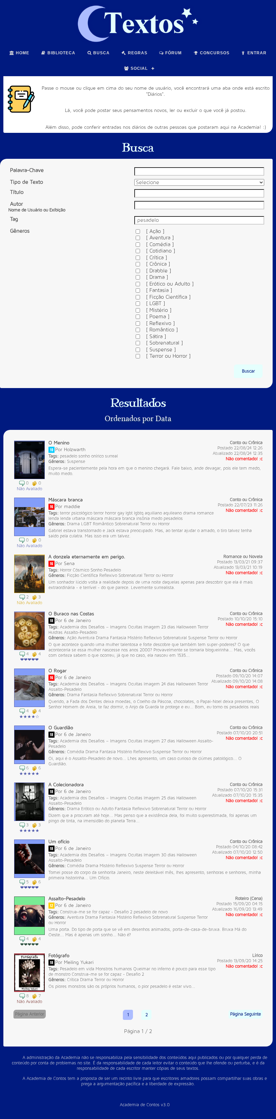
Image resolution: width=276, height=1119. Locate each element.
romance (205, 513)
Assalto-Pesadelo (80, 632)
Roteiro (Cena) (249, 898)
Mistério (135, 638)
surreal (111, 456)
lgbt (129, 513)
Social (138, 68)
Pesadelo (112, 570)
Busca (101, 53)
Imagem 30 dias (159, 855)
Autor (36, 206)
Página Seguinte (245, 1014)
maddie (72, 506)
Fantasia (118, 638)
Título (17, 192)
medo (156, 518)
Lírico (257, 955)
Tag (14, 219)
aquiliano (153, 513)
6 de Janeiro (77, 620)
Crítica (73, 979)
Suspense (76, 461)
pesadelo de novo (151, 912)
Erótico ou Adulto (97, 808)
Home (21, 53)
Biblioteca (60, 53)
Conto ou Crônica (246, 442)
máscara (95, 518)
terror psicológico (76, 513)
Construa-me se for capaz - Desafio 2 (96, 912)
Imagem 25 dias (159, 798)
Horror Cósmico (74, 570)
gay (120, 513)
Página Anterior (29, 1014)
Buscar (248, 371)
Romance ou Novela (243, 556)
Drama (73, 524)
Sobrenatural (127, 524)
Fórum (173, 53)
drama (189, 513)
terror (99, 513)
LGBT (86, 524)
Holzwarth (74, 449)
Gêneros (20, 231)
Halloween (186, 627)
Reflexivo (108, 575)
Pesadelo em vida (77, 969)
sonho (84, 456)
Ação (71, 638)
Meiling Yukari (79, 962)
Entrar (256, 53)
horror (110, 513)
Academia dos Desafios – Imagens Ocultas (101, 627)
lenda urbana (72, 518)
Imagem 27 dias (159, 741)
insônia (143, 518)
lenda (53, 518)
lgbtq (138, 513)
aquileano (172, 513)
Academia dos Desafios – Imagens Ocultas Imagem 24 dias (117, 684)
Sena (69, 563)
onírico (97, 456)
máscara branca (119, 518)
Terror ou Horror (155, 524)
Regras (137, 53)
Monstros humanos (114, 969)
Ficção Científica (82, 575)
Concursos (214, 53)
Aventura (86, 638)
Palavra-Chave (27, 170)
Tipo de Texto (26, 182)
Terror (203, 627)
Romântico (103, 524)
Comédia (75, 751)
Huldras (55, 632)
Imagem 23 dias (159, 627)
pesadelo (68, 456)
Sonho (96, 570)
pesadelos (173, 518)
